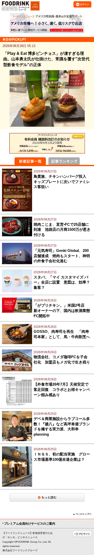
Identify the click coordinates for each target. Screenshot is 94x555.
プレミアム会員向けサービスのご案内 (29, 523)
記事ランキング (64, 161)
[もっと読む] (47, 497)
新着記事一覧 (30, 161)
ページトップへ (82, 514)
